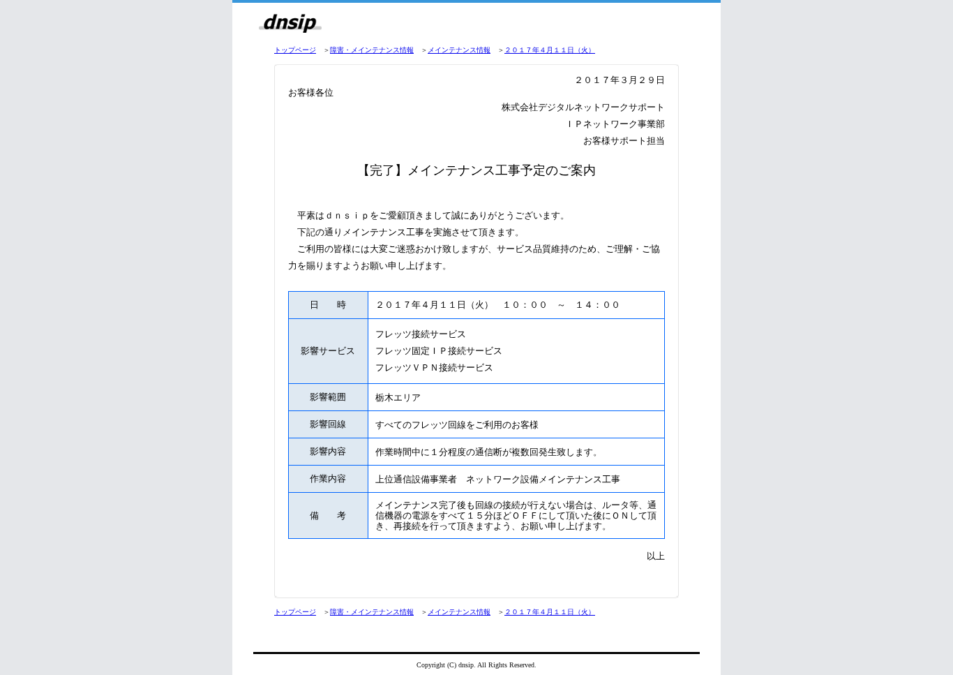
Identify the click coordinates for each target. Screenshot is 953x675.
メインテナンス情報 (459, 50)
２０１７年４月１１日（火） (549, 50)
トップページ (295, 50)
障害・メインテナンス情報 (372, 50)
